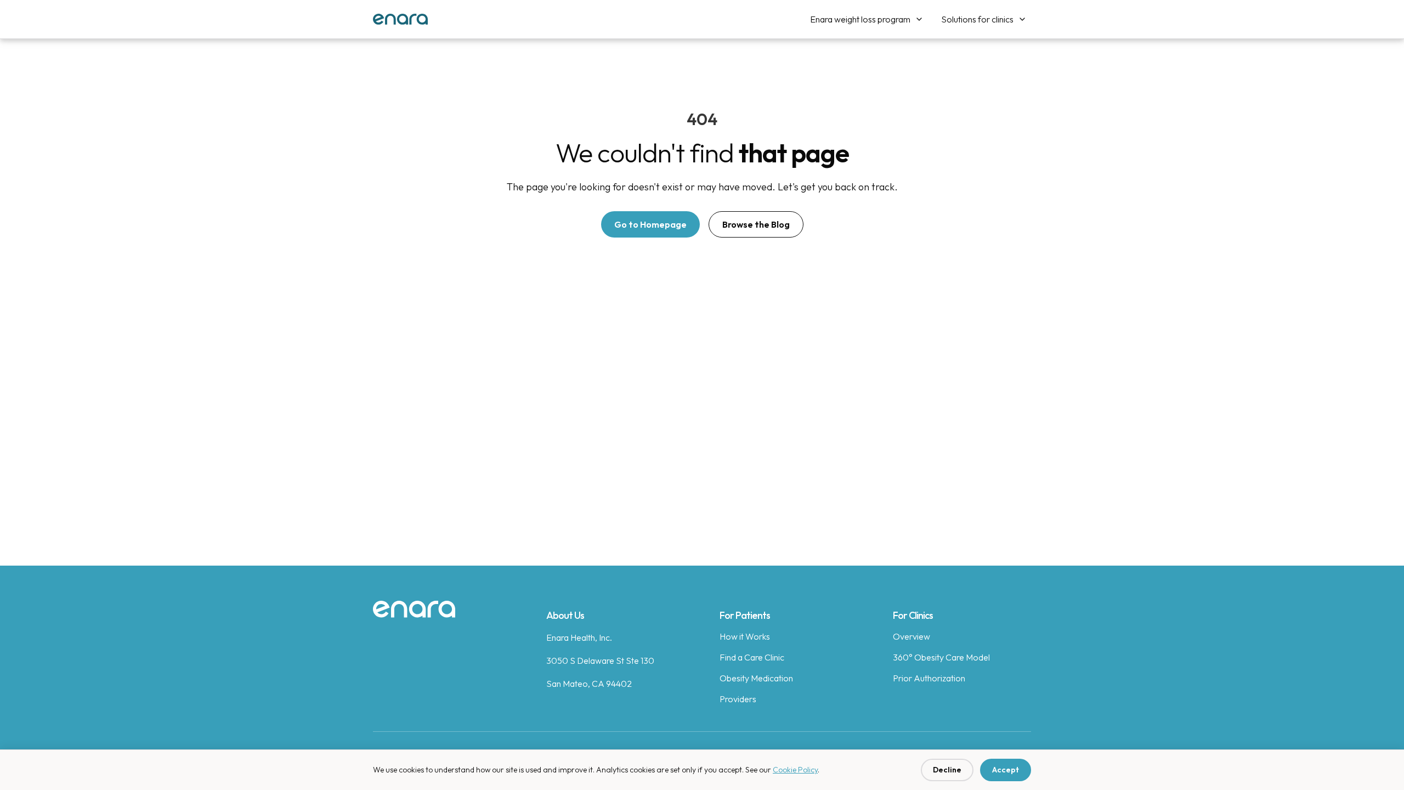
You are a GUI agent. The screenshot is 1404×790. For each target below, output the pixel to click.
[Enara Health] (400, 19)
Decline (947, 770)
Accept (1005, 770)
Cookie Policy (795, 770)
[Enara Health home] (414, 609)
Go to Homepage (650, 224)
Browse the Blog (756, 224)
